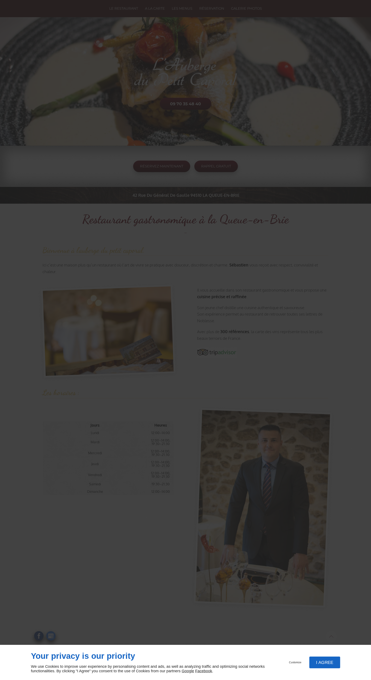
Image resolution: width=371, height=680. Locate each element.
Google (188, 671)
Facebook (203, 671)
